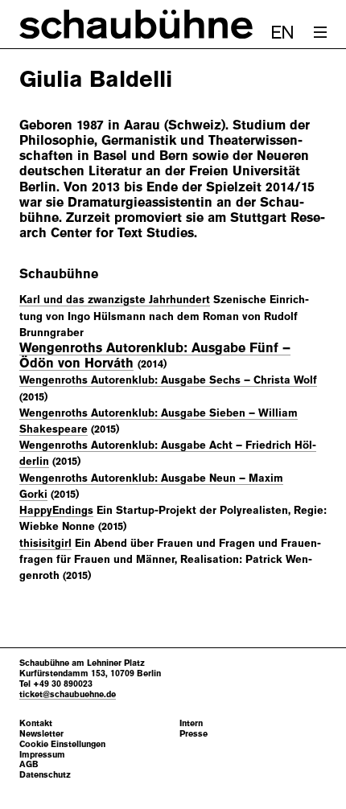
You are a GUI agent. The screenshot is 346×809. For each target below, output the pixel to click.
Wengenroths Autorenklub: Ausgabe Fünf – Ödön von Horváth (154, 355)
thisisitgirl (45, 543)
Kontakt (35, 723)
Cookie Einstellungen (62, 744)
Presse (193, 734)
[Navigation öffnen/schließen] (320, 32)
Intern (191, 723)
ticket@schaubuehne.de (67, 694)
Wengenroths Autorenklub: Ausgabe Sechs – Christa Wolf (168, 380)
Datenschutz (45, 775)
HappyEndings (56, 510)
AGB (29, 764)
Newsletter (41, 734)
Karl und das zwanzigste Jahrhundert (114, 299)
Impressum (42, 754)
